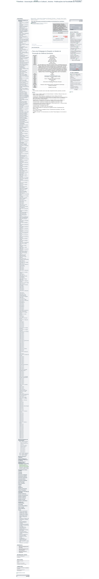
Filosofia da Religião (22, 474)
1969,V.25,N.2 (21, 333)
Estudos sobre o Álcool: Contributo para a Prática (23, 512)
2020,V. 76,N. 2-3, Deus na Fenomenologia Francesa (23, 64)
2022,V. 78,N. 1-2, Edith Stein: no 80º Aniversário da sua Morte (23, 52)
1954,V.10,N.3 (21, 396)
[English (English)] (35, 0)
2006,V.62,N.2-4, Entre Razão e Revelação (23, 148)
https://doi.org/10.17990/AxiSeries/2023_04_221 (61, 31)
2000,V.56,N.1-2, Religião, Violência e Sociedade (23, 188)
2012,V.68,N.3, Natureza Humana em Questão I (23, 115)
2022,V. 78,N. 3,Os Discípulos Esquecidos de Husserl (23, 50)
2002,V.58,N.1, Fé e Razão (23, 177)
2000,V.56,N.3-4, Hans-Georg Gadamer (23, 187)
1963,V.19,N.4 (21, 356)
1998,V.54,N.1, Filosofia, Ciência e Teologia (23, 198)
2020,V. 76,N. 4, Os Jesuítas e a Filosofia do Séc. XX (24, 62)
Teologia (20, 472)
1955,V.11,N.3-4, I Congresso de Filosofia (23, 390)
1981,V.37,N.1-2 (22, 283)
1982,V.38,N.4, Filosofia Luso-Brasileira (23, 276)
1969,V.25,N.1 (21, 334)
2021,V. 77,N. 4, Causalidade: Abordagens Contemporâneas (23, 55)
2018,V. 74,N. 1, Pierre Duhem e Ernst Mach (23, 80)
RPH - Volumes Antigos (23, 455)
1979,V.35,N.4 (21, 288)
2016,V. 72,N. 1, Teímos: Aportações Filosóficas (23, 93)
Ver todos (76, 89)
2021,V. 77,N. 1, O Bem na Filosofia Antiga (23, 60)
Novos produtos (74, 32)
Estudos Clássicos (22, 493)
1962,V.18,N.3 (21, 361)
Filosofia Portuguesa (22, 480)
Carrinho (72, 23)
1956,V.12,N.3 (21, 386)
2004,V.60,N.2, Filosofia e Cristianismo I (23, 161)
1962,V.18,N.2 (21, 362)
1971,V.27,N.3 (21, 324)
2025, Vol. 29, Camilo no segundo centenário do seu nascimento (24, 443)
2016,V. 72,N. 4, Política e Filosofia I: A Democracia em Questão (24, 89)
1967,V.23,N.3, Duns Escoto (24, 340)
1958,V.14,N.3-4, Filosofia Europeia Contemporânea (23, 377)
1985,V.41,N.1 (21, 267)
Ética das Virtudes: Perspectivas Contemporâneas (22, 66)
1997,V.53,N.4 (21, 199)
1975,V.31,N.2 (21, 307)
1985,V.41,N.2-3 (22, 266)
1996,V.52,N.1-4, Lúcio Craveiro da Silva (23, 205)
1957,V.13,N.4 (21, 380)
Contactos (18, 557)
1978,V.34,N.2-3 (22, 293)
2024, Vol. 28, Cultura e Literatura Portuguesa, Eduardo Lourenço (23, 446)
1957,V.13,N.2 (21, 382)
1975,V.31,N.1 (21, 308)
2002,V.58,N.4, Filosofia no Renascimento (23, 172)
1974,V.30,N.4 (21, 309)
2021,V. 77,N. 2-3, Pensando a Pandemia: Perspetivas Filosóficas (24, 58)
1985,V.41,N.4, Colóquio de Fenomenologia (23, 265)
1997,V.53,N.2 (21, 202)
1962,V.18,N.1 (21, 363)
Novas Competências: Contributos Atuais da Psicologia (23, 522)
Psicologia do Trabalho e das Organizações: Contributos (24, 519)
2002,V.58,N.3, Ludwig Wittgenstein (23, 174)
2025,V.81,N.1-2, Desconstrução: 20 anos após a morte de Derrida (23, 28)
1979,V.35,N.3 (21, 289)
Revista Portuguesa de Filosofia (23, 21)
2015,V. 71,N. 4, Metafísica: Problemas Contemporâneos (24, 95)
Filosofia (20, 473)
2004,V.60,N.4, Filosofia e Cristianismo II (23, 157)
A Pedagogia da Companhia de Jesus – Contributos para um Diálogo (24, 525)
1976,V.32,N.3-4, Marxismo (23, 300)
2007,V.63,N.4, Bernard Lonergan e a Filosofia (23, 144)
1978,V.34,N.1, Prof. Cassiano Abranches (22, 295)
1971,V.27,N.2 (21, 325)
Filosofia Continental (22, 477)
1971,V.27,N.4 (21, 323)
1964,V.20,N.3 (21, 353)
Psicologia (20, 504)
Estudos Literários (22, 496)
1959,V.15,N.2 (21, 374)
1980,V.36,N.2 (21, 286)
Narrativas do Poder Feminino (75, 83)
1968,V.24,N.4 (21, 335)
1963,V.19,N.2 (21, 358)
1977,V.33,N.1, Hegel (22, 299)
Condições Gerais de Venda (21, 564)
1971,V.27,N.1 (21, 326)
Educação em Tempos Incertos (75, 82)
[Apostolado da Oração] (20, 572)
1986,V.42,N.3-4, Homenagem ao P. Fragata (23, 262)
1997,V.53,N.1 (21, 203)
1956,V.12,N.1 (21, 388)
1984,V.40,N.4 (21, 268)
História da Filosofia (22, 488)
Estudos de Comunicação (21, 503)
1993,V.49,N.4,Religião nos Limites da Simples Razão (23, 217)
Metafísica (20, 487)
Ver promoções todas (76, 70)
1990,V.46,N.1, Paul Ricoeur (24, 242)
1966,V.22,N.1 (21, 346)
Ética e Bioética (21, 483)
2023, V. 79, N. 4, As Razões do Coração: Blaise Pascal (24, 39)
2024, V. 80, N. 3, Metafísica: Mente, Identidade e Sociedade (24, 34)
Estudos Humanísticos (23, 495)
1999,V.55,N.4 (21, 190)
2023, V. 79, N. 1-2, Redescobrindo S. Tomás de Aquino (24, 44)
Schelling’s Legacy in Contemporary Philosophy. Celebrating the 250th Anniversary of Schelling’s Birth (76, 40)
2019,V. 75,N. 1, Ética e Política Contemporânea (23, 75)
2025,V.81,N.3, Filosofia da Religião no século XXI (23, 26)
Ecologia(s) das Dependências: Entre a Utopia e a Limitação (23, 539)
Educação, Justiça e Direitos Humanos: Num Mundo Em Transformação (24, 465)
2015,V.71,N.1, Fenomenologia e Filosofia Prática (23, 99)
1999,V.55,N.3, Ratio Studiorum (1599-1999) (23, 191)
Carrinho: (78, 1)
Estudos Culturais (22, 497)
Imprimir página (34, 44)
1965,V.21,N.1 (21, 350)
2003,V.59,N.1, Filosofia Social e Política (23, 170)
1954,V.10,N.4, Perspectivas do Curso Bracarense (24, 395)
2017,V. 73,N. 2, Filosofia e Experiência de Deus (23, 84)
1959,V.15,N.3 (21, 373)
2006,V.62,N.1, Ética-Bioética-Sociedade (22, 150)
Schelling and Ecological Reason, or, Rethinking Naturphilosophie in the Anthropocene (75, 52)
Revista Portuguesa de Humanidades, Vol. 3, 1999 (78, 65)
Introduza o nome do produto (22, 575)
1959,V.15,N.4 (21, 372)
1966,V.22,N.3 (21, 344)
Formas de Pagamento (21, 556)
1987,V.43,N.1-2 (22, 260)
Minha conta (73, 1)
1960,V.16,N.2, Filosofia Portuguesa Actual (23, 370)
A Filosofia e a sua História (23, 542)
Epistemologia (21, 481)
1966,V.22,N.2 (21, 345)
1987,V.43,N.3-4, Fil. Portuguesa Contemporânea (24, 259)
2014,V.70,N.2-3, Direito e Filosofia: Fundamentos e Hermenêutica (23, 104)
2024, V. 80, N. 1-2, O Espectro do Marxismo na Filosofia (23, 37)
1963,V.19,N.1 (21, 359)
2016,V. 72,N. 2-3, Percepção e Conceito (23, 91)
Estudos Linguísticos (22, 500)
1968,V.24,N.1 (21, 338)
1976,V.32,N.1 (21, 303)
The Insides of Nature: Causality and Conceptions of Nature (23, 532)
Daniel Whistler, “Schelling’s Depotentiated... (74, 58)
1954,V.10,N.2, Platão (22, 397)
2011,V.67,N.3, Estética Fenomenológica (23, 121)
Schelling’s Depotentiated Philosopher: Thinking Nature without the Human (75, 56)
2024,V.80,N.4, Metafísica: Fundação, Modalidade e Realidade (23, 31)
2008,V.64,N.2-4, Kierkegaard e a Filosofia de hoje (23, 140)
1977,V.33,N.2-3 (22, 298)
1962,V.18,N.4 (21, 360)
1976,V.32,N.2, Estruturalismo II (22, 302)
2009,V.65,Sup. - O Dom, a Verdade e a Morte (23, 136)
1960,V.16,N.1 (21, 371)
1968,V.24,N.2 (21, 337)
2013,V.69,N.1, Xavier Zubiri (23, 111)
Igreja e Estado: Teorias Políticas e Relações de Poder (23, 516)
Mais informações (35, 47)
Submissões (20, 566)
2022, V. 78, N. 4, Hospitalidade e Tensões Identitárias (23, 47)
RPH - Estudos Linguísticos (23, 453)
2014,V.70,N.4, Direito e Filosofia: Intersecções (23, 102)
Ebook (19, 509)
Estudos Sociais (21, 499)
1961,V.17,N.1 (21, 366)
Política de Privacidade (20, 563)
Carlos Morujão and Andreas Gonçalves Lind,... (75, 42)
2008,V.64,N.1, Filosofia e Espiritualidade (23, 142)
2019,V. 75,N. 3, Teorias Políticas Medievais (23, 71)
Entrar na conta (79, 0)
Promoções (73, 62)
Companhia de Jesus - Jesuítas (23, 470)
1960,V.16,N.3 (21, 368)
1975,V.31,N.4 (21, 304)
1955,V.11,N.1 (21, 393)
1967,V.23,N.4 (21, 339)
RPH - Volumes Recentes (23, 441)
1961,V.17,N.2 (21, 365)
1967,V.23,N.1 (21, 342)
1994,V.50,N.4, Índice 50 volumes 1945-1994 (23, 212)
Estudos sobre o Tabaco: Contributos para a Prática (23, 514)
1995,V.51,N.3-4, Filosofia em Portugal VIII (23, 207)
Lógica (19, 486)
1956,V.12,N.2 (21, 387)
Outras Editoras (21, 508)
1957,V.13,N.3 (21, 381)
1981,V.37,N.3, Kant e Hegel (24, 282)
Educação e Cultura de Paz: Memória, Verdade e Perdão (24, 468)
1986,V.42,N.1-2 (22, 263)
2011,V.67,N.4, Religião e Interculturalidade (23, 119)
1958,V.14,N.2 (21, 378)
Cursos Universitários (22, 505)
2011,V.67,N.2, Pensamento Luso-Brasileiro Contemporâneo (23, 123)
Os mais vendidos (74, 72)
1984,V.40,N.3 (21, 269)
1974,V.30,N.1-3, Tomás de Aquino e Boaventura (23, 311)
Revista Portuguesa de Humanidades (23, 440)
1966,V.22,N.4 (21, 343)
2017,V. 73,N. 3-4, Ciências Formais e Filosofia (23, 82)
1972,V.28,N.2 (21, 321)
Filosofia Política (21, 479)
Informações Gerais (22, 554)
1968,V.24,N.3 (21, 336)
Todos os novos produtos (76, 60)
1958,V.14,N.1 (21, 379)
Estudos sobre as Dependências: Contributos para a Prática (23, 529)
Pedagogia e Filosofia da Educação (23, 492)
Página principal (33, 18)
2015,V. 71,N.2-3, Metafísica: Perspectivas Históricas (24, 97)
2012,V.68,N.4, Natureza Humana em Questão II (23, 113)
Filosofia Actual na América (23, 364)
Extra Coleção (21, 507)
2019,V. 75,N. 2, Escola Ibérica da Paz (23, 73)
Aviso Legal (20, 559)
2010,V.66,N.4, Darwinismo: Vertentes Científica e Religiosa (23, 127)
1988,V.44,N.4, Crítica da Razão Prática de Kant (23, 251)
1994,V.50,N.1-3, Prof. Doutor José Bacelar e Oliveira (23, 215)
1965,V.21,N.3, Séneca (23, 348)
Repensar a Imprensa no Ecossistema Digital (23, 535)
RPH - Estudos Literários (23, 454)
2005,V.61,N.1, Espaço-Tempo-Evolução (23, 155)
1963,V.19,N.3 (21, 357)
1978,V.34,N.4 (21, 292)
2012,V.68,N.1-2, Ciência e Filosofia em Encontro (23, 117)
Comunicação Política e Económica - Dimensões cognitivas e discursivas (74, 87)
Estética (20, 484)
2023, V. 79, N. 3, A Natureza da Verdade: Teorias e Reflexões (24, 41)
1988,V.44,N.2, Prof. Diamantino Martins (22, 255)
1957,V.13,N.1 (21, 383)
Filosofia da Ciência (22, 476)
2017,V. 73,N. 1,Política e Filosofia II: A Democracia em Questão (24, 86)
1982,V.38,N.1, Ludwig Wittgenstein (23, 279)
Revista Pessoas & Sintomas (22, 457)
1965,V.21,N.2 (21, 349)
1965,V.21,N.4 (21, 347)
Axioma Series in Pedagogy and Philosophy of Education (23, 462)
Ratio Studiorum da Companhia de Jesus (22, 527)
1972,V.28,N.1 (21, 322)
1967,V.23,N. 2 (21, 341)
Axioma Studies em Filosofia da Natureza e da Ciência (23, 459)
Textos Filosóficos (22, 490)
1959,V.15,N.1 (21, 375)
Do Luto (20, 520)
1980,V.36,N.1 (21, 287)
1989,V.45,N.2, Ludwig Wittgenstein (23, 247)
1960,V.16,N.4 (21, 367)
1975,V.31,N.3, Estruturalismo (21, 306)
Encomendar (78, 29)
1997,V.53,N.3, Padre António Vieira (22, 201)
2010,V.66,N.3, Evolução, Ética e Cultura (23, 130)
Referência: (58, 38)
